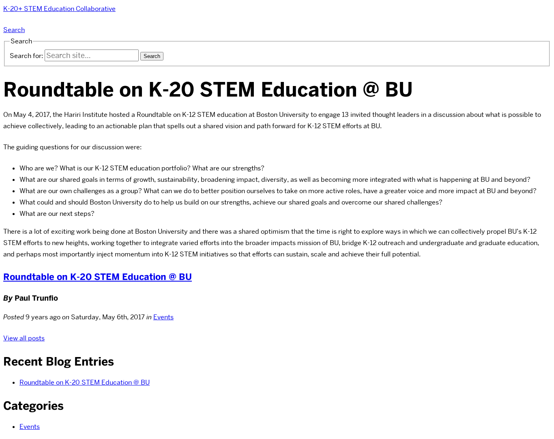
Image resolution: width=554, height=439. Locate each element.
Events (163, 317)
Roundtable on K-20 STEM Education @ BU (97, 277)
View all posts (24, 338)
